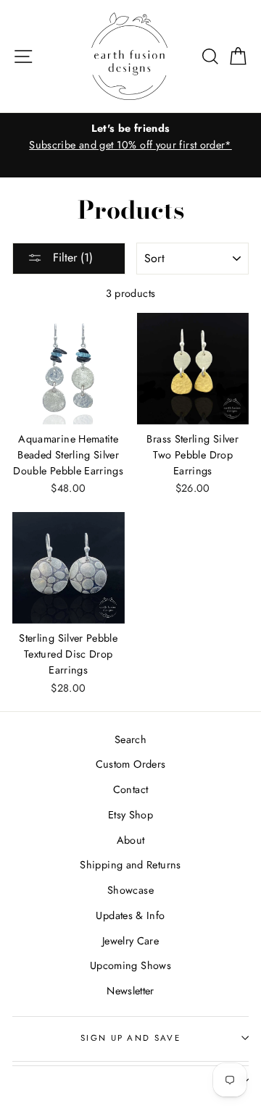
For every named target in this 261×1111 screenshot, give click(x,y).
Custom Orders (131, 764)
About (131, 840)
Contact (131, 789)
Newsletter (130, 991)
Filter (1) (71, 257)
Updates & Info (130, 915)
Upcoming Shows (130, 965)
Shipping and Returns (130, 865)
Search (130, 739)
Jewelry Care (130, 941)
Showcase (130, 890)
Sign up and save (130, 1038)
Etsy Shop (130, 815)
